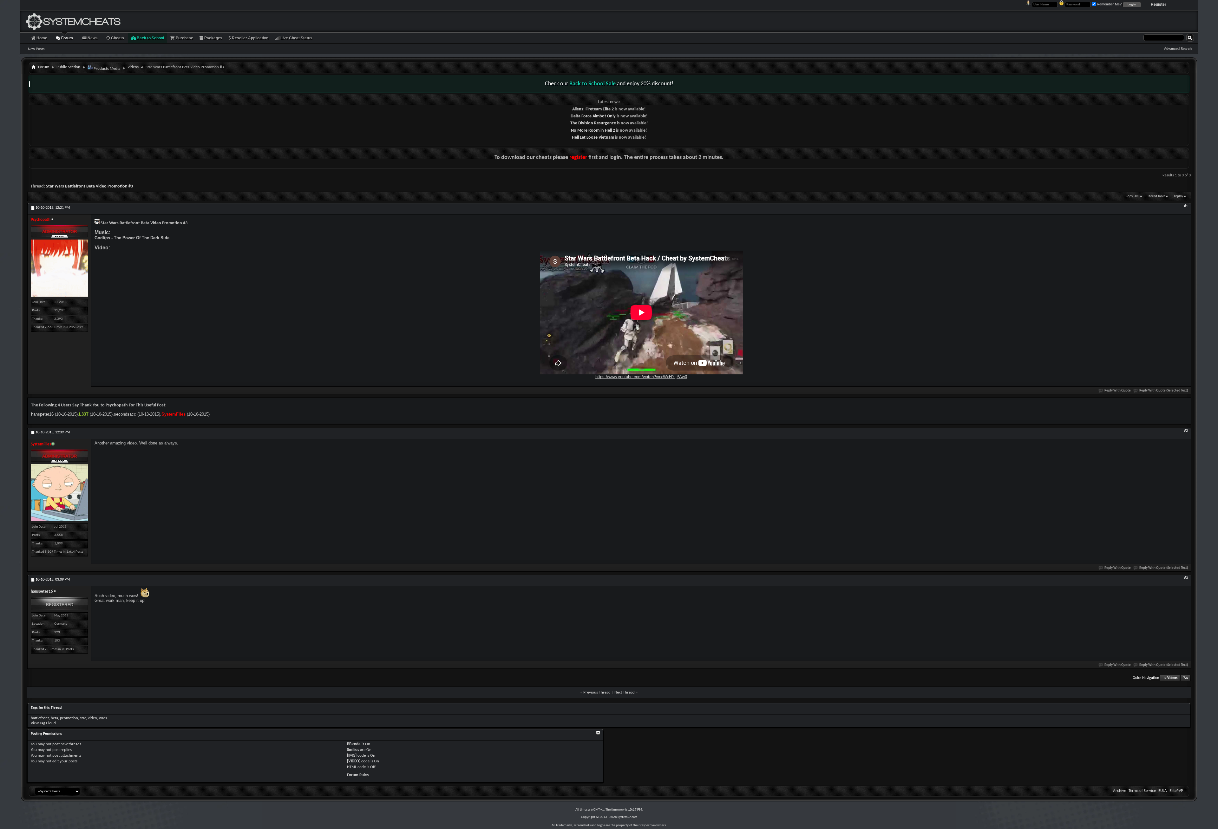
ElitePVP (1176, 791)
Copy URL (1132, 196)
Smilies (353, 750)
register (578, 158)
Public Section (68, 67)
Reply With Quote (1117, 390)
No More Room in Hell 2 (593, 130)
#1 (1186, 206)
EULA (1162, 791)
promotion (69, 718)
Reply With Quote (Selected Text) (1163, 390)
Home (41, 38)
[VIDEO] (353, 761)
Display (1178, 196)
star (83, 718)
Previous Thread (597, 692)
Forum (66, 38)
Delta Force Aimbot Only (593, 116)
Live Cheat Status (295, 38)
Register (1158, 4)
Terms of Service (1142, 791)
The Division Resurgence (593, 123)
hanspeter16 (42, 414)
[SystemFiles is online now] (59, 492)
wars (103, 718)
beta (54, 718)
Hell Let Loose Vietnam (593, 137)
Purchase (184, 38)
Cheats (117, 38)
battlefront (40, 718)
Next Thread (624, 692)
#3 (1186, 578)
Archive (1119, 791)
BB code (354, 744)
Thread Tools (1156, 196)
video (92, 718)
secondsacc (125, 414)
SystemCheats (627, 817)
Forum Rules (358, 775)
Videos (133, 67)
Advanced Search (1178, 48)
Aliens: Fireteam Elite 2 (593, 109)
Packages (212, 38)
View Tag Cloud (43, 723)
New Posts (36, 49)
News (92, 38)
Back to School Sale (592, 84)
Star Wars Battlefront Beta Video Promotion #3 (89, 186)
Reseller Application (249, 38)
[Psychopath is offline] (59, 268)
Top (1185, 678)
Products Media (106, 69)
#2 (1186, 431)
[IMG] (352, 755)
